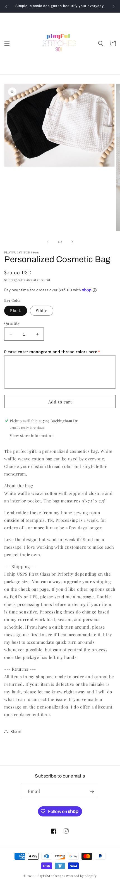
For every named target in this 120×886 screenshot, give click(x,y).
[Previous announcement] (6, 6)
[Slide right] (72, 242)
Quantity (12, 323)
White (41, 310)
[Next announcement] (114, 6)
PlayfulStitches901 (51, 876)
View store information (32, 435)
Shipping (10, 280)
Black (15, 310)
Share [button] (16, 731)
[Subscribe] (92, 791)
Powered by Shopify (81, 876)
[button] (7, 43)
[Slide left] (48, 242)
